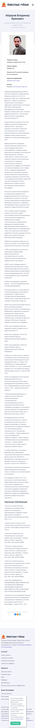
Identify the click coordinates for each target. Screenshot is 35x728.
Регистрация (5, 696)
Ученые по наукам (7, 658)
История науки (6, 674)
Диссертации (5, 683)
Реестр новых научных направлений (13, 685)
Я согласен (15, 723)
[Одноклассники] (17, 614)
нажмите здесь (19, 719)
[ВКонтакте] (15, 614)
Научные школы (6, 671)
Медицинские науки (13, 80)
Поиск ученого (6, 655)
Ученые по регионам (7, 661)
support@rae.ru (28, 720)
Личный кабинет (6, 694)
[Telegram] (20, 614)
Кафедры (4, 680)
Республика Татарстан (20, 87)
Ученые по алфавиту (7, 663)
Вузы (2, 677)
